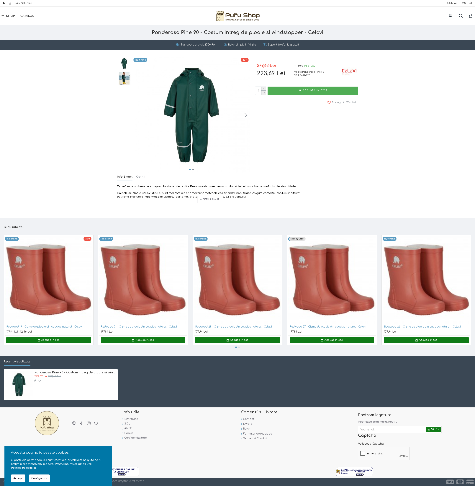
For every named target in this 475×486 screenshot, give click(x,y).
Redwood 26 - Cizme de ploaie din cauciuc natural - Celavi (422, 326)
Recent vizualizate (17, 361)
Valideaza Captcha (371, 443)
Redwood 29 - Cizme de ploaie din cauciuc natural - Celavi (233, 326)
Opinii (140, 176)
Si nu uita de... (14, 227)
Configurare (39, 478)
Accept (18, 478)
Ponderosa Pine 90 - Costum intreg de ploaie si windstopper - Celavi (75, 372)
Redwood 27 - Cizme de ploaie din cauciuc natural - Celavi (328, 326)
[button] (137, 115)
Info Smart (124, 176)
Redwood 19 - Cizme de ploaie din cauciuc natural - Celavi (44, 326)
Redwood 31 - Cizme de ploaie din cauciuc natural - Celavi (139, 326)
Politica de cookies (24, 467)
